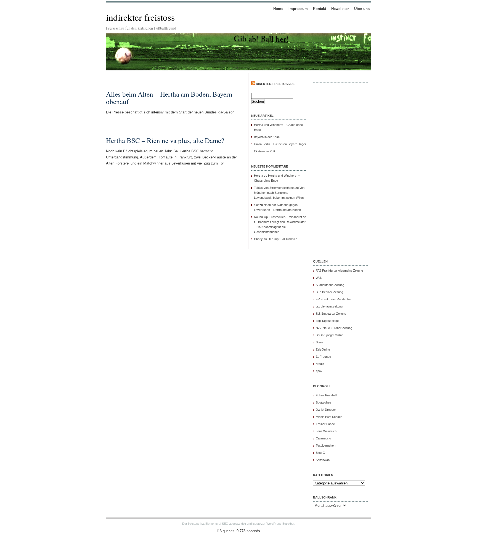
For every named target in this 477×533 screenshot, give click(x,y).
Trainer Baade (325, 424)
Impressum (298, 9)
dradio (320, 363)
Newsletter (340, 9)
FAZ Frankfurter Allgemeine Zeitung (339, 270)
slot (256, 204)
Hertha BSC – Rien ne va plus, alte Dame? (165, 140)
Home (278, 9)
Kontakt (319, 9)
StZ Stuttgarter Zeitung (331, 313)
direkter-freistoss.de (275, 84)
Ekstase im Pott (264, 151)
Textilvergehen (325, 445)
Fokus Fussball (326, 395)
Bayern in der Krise (267, 137)
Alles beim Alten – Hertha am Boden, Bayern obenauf (169, 97)
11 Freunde (323, 356)
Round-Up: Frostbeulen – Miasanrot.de (280, 217)
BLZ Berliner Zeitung (329, 292)
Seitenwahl (323, 460)
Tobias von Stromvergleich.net (274, 187)
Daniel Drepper (326, 409)
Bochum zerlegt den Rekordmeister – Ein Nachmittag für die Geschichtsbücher (280, 227)
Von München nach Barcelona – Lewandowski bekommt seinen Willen (279, 192)
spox (319, 371)
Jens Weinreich (326, 431)
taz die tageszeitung (329, 306)
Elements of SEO (216, 523)
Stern (319, 342)
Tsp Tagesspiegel (327, 320)
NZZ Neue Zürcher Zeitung (334, 328)
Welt (319, 277)
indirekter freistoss (140, 17)
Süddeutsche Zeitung (330, 285)
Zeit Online (323, 349)
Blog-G (320, 452)
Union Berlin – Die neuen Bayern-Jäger (280, 144)
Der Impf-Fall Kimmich (282, 239)
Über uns (362, 9)
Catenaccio (323, 438)
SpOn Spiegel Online (329, 335)
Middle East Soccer (329, 416)
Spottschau (323, 402)
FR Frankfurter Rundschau (334, 299)
